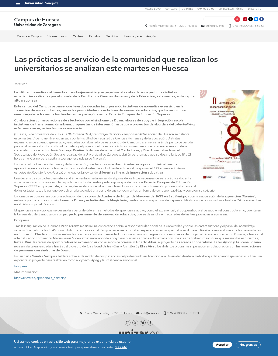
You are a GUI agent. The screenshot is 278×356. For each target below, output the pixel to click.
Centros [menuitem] (78, 36)
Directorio (254, 9)
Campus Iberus (205, 9)
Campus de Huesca (37, 19)
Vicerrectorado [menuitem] (57, 36)
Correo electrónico (231, 9)
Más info (121, 347)
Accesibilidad (153, 9)
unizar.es (187, 9)
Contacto (171, 9)
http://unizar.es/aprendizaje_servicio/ (40, 278)
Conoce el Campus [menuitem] (29, 36)
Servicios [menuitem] (112, 36)
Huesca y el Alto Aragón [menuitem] (140, 36)
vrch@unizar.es (215, 26)
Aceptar (222, 345)
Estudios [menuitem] (95, 36)
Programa (20, 266)
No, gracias (248, 345)
